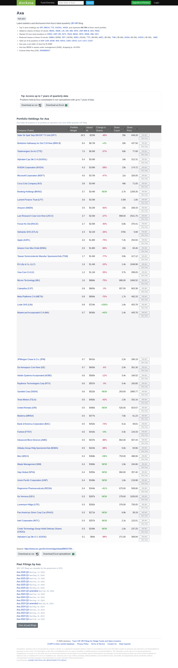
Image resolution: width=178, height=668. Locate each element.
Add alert (21, 19)
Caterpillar (22, 288)
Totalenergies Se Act (26, 151)
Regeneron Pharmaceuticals (30, 488)
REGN (48, 488)
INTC (64, 34)
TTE (52, 27)
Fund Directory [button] (47, 3)
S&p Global (22, 472)
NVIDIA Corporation (26, 167)
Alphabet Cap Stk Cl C (27, 537)
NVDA (65, 27)
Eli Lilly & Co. (23, 264)
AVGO (62, 41)
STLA (34, 232)
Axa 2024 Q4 (23, 594)
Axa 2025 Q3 (23, 581)
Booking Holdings (25, 192)
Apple (20, 240)
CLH (79, 41)
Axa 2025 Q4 (23, 578)
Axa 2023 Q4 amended (27, 603)
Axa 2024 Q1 (23, 606)
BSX (57, 41)
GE (42, 367)
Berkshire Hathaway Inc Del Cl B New (35, 143)
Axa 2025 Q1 (23, 588)
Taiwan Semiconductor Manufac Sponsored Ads (39, 256)
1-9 (29, 660)
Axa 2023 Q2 (23, 613)
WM (71, 31)
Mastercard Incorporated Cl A (30, 312)
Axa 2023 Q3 (23, 610)
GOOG (141, 37)
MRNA (30, 416)
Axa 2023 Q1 (23, 616)
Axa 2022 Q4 (23, 619)
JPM (42, 359)
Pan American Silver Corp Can (31, 512)
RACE (35, 224)
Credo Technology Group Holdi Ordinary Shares (39, 529)
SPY (41, 27)
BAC (47, 424)
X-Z (65, 660)
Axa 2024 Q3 (23, 597)
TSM (114, 37)
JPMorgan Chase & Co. (28, 359)
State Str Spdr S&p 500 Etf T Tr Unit (33, 135)
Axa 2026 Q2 (23, 572)
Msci (19, 456)
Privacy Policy (82, 644)
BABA (51, 37)
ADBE (48, 375)
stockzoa (26, 3)
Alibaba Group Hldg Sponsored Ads (33, 448)
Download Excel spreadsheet (57, 554)
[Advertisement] (89, 72)
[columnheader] (43, 129)
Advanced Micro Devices (28, 440)
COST (90, 41)
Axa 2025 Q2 (23, 585)
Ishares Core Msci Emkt (28, 248)
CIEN (68, 41)
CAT (30, 288)
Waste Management (26, 464)
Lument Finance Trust (27, 200)
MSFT (41, 175)
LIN (63, 31)
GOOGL (58, 27)
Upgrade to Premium (141, 3)
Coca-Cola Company (27, 183)
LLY (33, 264)
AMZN (29, 208)
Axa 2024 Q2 (23, 600)
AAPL (101, 37)
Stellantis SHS (24, 232)
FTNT (28, 432)
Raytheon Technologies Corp (30, 383)
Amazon (21, 208)
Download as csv (30, 105)
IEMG (76, 37)
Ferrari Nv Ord (23, 224)
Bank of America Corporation (30, 424)
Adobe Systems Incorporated (30, 375)
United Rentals (24, 408)
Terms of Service (98, 644)
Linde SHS (22, 305)
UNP (81, 31)
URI (67, 31)
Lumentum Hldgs (25, 504)
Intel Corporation (25, 520)
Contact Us (112, 644)
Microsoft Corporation (27, 175)
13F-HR (74, 23)
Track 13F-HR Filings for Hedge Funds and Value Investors (96, 641)
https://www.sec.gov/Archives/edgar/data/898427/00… (49, 549)
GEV (92, 31)
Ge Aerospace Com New (28, 367)
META (39, 296)
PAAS (97, 31)
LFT (40, 200)
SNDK (58, 31)
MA (46, 312)
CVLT (84, 41)
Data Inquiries (125, 644)
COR (47, 41)
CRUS (74, 41)
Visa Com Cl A (24, 272)
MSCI (25, 456)
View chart (144, 138)
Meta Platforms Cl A (26, 296)
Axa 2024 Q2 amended (27, 591)
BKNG (51, 31)
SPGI (76, 31)
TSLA (33, 400)
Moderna (21, 416)
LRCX (50, 216)
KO (39, 183)
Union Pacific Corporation (29, 480)
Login (156, 3)
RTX (47, 383)
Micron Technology (26, 280)
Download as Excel (55, 105)
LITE (36, 504)
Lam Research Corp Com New (31, 216)
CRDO (49, 34)
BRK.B (47, 27)
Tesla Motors (23, 400)
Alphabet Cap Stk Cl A (27, 159)
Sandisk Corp (23, 391)
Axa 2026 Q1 (23, 575)
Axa (20, 13)
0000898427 (45, 50)
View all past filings (27, 625)
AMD (155, 37)
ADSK (52, 41)
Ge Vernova (22, 496)
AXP (42, 41)
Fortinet (20, 432)
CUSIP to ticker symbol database (61, 644)
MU (37, 280)
